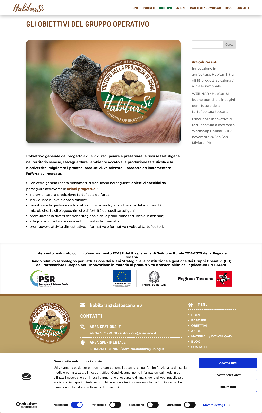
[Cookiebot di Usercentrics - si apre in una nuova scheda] (26, 405)
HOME (196, 315)
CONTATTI (199, 347)
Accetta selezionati (227, 375)
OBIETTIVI (199, 326)
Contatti (243, 8)
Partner (149, 8)
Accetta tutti (228, 363)
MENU (203, 304)
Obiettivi (165, 8)
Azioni (180, 8)
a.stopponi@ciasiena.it (138, 333)
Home (134, 8)
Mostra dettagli (214, 405)
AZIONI (197, 331)
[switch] (115, 405)
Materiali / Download (205, 8)
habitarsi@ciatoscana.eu (116, 305)
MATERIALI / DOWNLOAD (211, 336)
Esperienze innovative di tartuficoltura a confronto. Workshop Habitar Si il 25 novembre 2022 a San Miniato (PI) (213, 130)
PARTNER (198, 320)
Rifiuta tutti (228, 387)
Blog (228, 8)
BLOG (195, 342)
